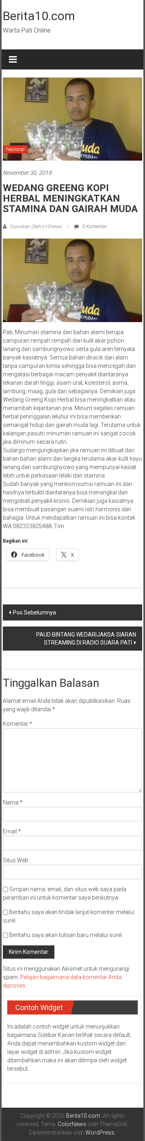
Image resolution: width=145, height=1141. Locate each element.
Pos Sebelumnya (34, 612)
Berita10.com (39, 16)
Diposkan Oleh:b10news (35, 226)
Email (12, 831)
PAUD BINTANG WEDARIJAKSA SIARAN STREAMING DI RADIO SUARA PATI (86, 638)
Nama (13, 802)
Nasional (15, 149)
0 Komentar (94, 226)
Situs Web (15, 860)
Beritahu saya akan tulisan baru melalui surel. (66, 935)
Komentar (17, 724)
